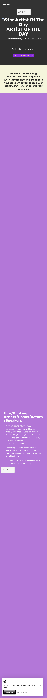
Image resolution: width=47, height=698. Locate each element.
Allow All (9, 692)
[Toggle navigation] (43, 4)
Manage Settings (22, 692)
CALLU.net (6, 4)
